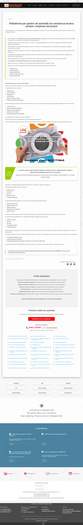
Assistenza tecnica (67, 512)
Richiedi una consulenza (41, 319)
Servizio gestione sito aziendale (16, 361)
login (8, 1)
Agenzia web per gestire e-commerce (18, 368)
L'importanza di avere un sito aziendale (18, 336)
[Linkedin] (71, 264)
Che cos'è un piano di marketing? (17, 344)
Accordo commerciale (68, 509)
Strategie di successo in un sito (39, 350)
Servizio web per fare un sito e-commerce (64, 364)
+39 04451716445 (6, 509)
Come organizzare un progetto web (63, 361)
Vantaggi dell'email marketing (55, 434)
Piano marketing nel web (61, 342)
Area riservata (45, 509)
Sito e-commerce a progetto (55, 452)
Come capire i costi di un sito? (62, 338)
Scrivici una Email (51, 327)
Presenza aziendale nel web (38, 336)
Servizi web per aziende (60, 336)
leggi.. (11, 444)
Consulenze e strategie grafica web (17, 347)
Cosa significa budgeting (38, 342)
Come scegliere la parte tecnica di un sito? (19, 338)
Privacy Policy (44, 520)
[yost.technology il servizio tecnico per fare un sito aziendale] (42, 524)
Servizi (9, 18)
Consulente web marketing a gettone (17, 364)
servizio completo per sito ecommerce (41, 368)
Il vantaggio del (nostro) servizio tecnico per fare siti (20, 452)
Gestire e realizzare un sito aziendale (18, 342)
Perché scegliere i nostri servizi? (20, 434)
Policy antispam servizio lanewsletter (72, 511)
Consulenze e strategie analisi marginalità (64, 344)
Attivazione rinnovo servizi (48, 511)
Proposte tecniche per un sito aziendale (18, 358)
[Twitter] (74, 264)
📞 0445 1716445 (33, 327)
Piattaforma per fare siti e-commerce (17, 354)
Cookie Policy (38, 520)
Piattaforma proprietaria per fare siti (40, 361)
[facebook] (68, 264)
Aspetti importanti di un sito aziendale (40, 354)
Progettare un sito (36, 344)
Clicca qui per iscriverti (41, 495)
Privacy (37, 492)
